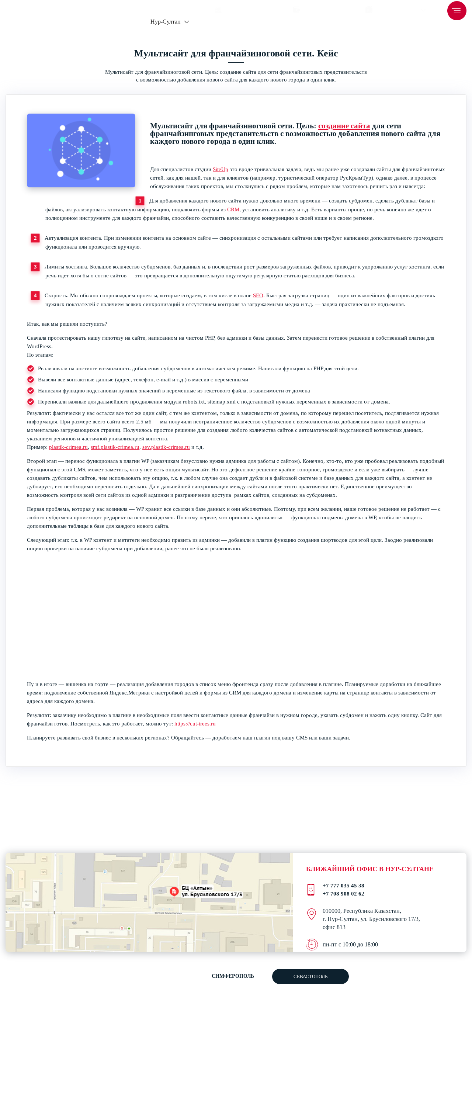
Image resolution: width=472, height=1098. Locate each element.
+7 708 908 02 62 (171, 8)
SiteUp (220, 169)
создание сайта (344, 125)
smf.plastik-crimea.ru (115, 447)
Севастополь (310, 976)
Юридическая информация (438, 1030)
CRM (233, 209)
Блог (415, 1007)
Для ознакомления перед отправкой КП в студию (272, 1015)
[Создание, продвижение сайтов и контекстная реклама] (70, 1049)
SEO (258, 295)
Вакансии (421, 999)
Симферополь (233, 976)
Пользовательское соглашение (273, 999)
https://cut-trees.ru (195, 724)
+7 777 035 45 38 (113, 8)
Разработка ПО (272, 1024)
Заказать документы (432, 984)
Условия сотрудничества (436, 1023)
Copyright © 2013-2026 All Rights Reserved (31, 1066)
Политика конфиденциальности (272, 1006)
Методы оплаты (427, 1015)
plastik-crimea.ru (68, 447)
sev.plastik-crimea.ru (166, 447)
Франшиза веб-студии (434, 992)
